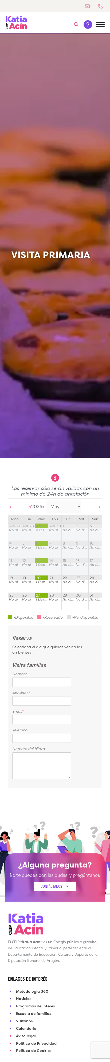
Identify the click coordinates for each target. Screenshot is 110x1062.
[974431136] (102, 6)
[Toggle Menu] (100, 24)
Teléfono (20, 729)
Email (17, 711)
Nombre (19, 673)
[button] (76, 25)
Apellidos (21, 692)
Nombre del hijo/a (28, 748)
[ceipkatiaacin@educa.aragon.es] (89, 6)
